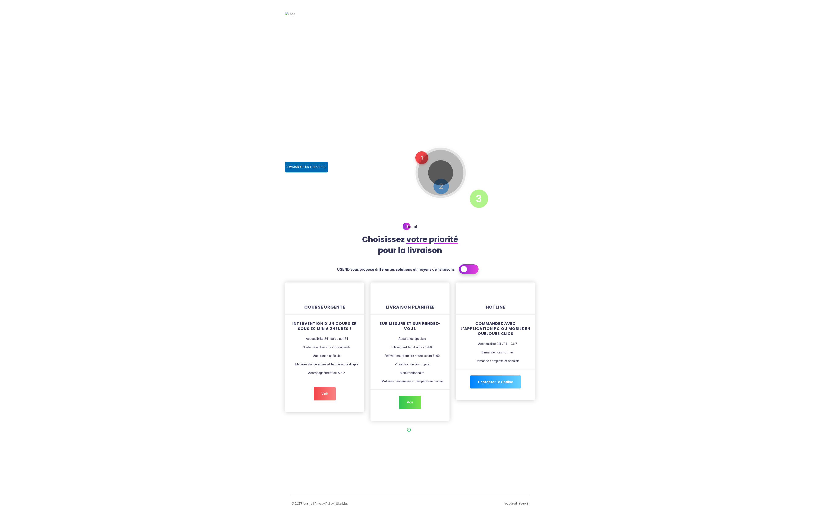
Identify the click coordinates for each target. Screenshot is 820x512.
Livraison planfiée (453, 17)
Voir (324, 393)
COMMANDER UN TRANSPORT (306, 167)
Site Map (342, 503)
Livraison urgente (416, 17)
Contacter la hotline (495, 382)
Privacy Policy (324, 503)
